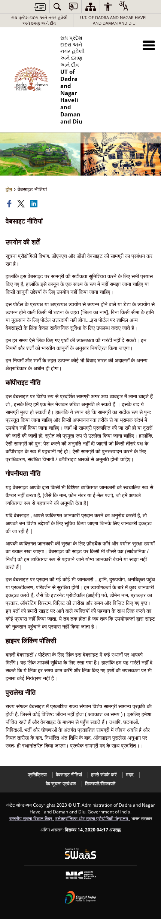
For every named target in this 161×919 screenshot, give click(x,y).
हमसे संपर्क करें (104, 775)
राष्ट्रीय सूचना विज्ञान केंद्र (31, 818)
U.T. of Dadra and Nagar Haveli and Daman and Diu (114, 20)
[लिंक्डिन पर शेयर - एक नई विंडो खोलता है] (34, 203)
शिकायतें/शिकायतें (100, 783)
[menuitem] (57, 6)
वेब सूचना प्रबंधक (61, 783)
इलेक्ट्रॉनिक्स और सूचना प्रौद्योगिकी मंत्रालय (92, 818)
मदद (130, 775)
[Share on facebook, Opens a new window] (10, 203)
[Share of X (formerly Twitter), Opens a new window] (21, 203)
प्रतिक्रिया (37, 775)
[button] (148, 45)
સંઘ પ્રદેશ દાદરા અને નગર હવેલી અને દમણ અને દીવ (39, 20)
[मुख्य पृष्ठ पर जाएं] (39, 7)
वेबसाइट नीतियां (69, 775)
